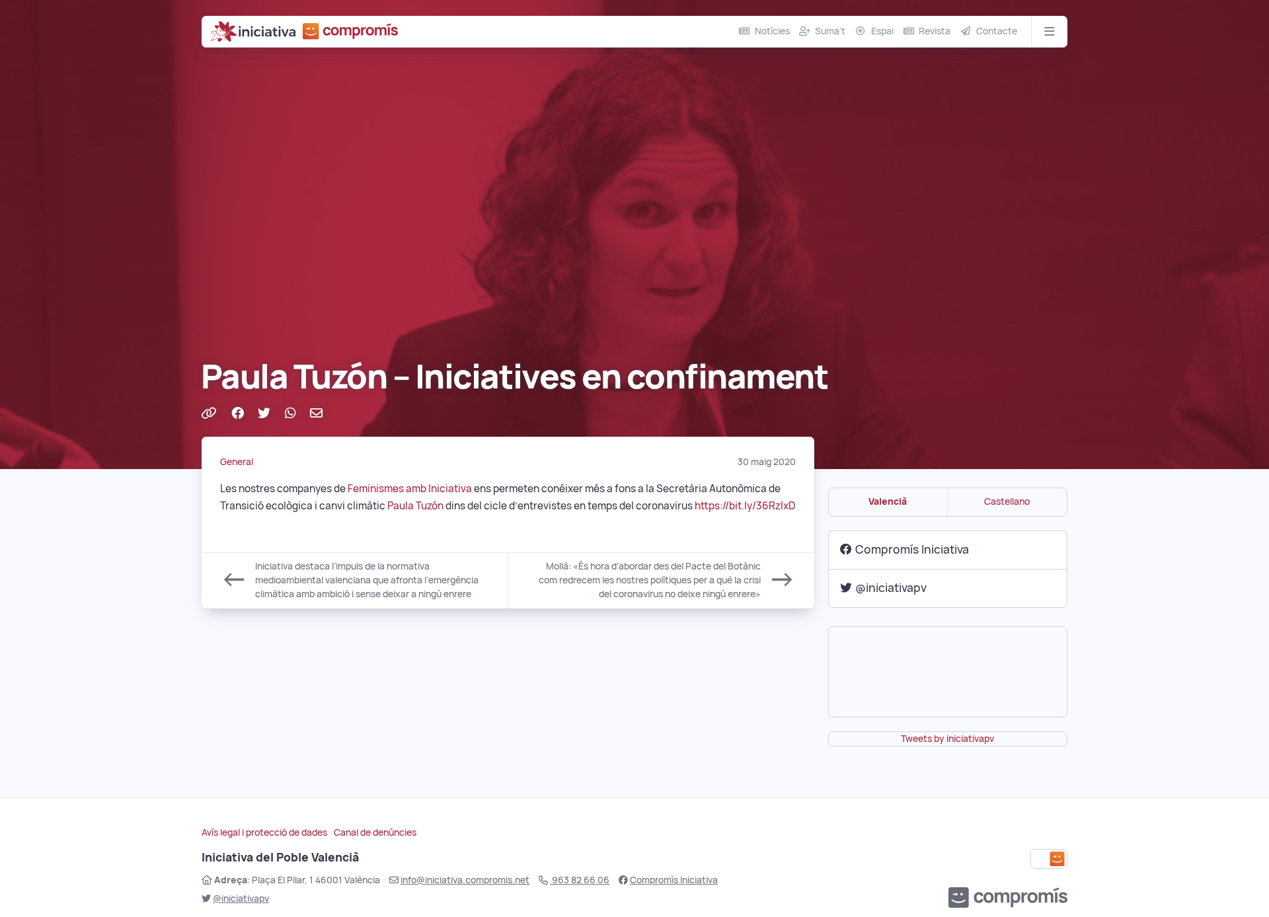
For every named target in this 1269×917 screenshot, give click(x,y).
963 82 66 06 (579, 880)
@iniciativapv (891, 587)
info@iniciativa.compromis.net (465, 880)
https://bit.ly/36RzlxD (745, 506)
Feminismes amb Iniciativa (410, 488)
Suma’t (830, 31)
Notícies (772, 31)
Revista (934, 31)
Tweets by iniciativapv (947, 739)
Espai (882, 31)
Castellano (1007, 501)
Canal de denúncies (375, 832)
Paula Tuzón (415, 506)
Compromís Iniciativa (912, 549)
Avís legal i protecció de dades (264, 832)
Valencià (887, 501)
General (236, 462)
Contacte (996, 31)
